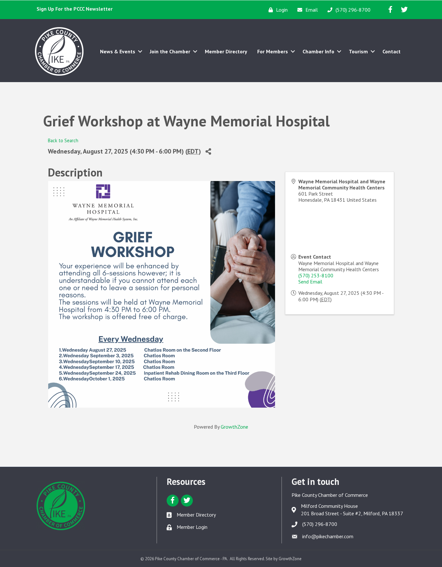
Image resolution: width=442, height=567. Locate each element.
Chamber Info (318, 51)
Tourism (358, 51)
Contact (391, 51)
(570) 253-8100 (315, 275)
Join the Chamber (170, 51)
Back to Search (63, 140)
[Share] (208, 151)
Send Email (310, 281)
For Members (272, 51)
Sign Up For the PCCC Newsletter (75, 8)
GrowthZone (234, 426)
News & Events (117, 51)
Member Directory (226, 51)
